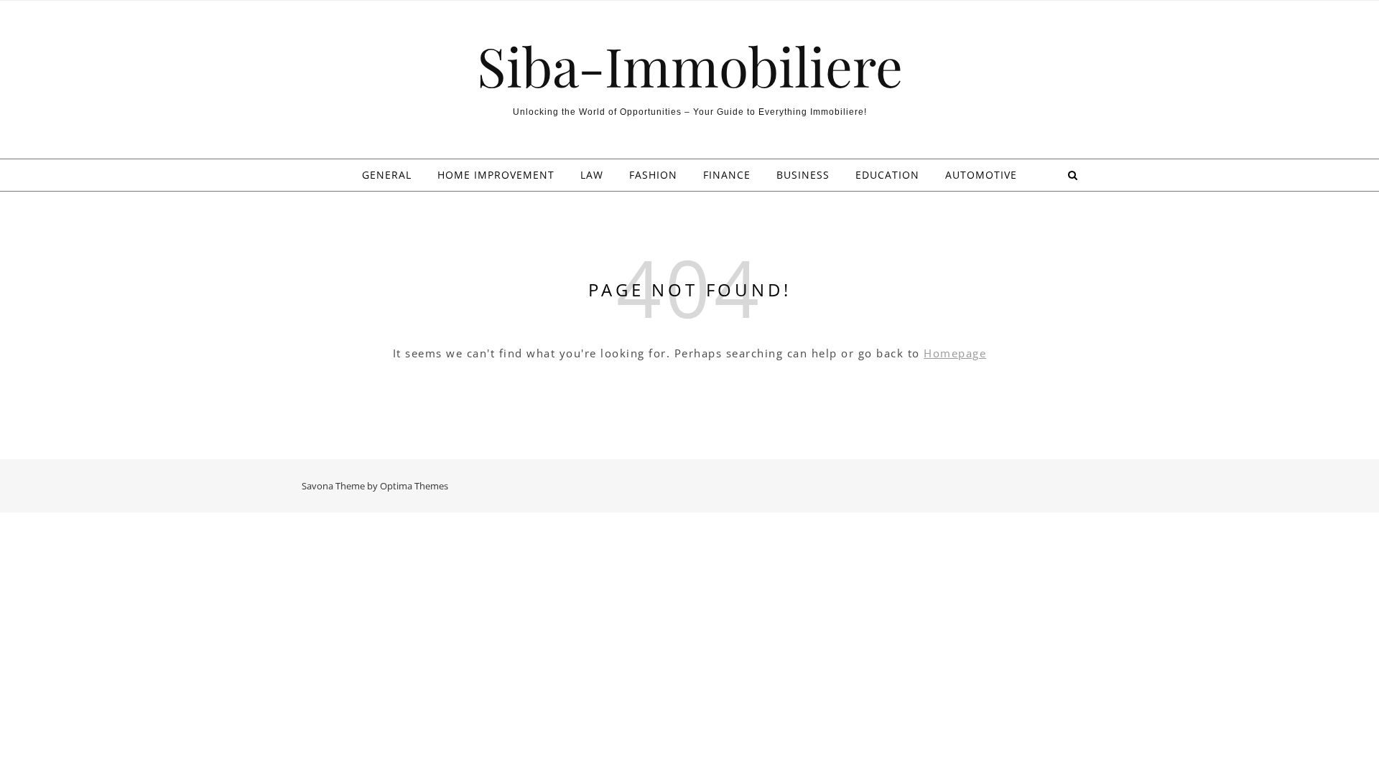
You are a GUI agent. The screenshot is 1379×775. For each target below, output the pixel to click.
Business (803, 175)
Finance (727, 175)
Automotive (981, 175)
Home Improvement (495, 175)
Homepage (955, 353)
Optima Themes (414, 485)
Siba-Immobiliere (690, 66)
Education (887, 175)
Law (591, 175)
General (387, 175)
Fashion (653, 175)
